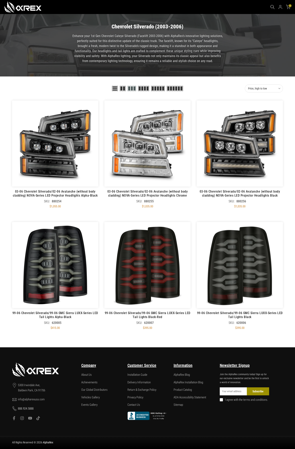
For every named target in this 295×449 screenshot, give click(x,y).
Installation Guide (137, 375)
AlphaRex (48, 442)
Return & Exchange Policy (141, 390)
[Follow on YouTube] (30, 418)
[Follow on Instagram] (22, 418)
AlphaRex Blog (182, 375)
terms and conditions (255, 400)
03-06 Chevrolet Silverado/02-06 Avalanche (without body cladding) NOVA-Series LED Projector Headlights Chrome (147, 193)
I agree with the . (246, 400)
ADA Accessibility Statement (190, 397)
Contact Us (133, 405)
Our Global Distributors (94, 390)
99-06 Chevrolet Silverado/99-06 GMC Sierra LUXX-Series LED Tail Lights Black (240, 315)
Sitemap (178, 405)
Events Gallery (89, 405)
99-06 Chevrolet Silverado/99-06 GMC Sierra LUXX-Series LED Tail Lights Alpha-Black (55, 315)
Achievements (89, 382)
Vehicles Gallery (90, 397)
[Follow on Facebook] (14, 418)
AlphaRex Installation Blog (188, 382)
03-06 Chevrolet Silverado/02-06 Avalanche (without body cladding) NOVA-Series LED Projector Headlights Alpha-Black (55, 193)
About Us (86, 375)
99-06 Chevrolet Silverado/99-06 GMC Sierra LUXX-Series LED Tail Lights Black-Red (147, 315)
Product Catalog (183, 390)
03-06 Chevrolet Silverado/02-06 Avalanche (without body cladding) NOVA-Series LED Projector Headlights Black (240, 193)
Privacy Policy (135, 397)
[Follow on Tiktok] (38, 418)
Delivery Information (139, 382)
